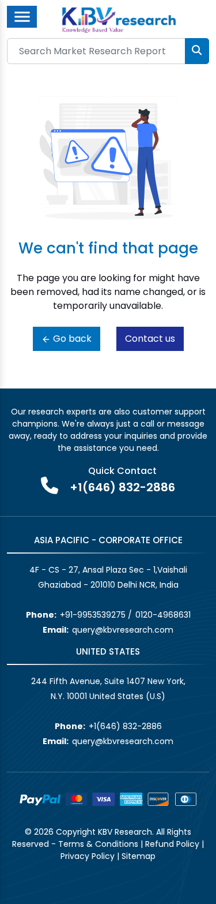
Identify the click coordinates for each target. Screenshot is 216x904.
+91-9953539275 (93, 615)
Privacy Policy (87, 856)
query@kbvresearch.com (122, 630)
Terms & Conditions (98, 844)
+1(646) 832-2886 (122, 487)
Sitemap (139, 856)
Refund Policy (172, 844)
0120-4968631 (163, 615)
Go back (71, 338)
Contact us (150, 338)
